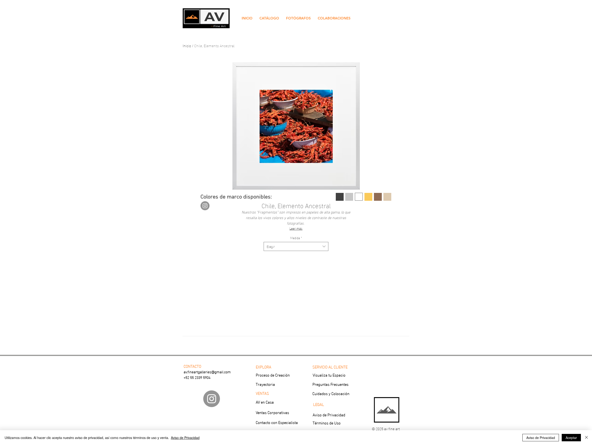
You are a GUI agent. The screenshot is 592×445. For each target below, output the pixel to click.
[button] (269, 18)
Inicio (187, 45)
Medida (296, 237)
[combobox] (296, 246)
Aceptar (571, 437)
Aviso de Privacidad (185, 437)
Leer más (296, 228)
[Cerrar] (586, 437)
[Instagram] (205, 205)
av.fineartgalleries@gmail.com (207, 371)
